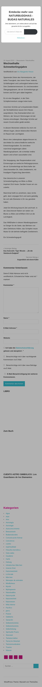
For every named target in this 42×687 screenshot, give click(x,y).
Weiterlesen (21, 38)
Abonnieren (31, 32)
